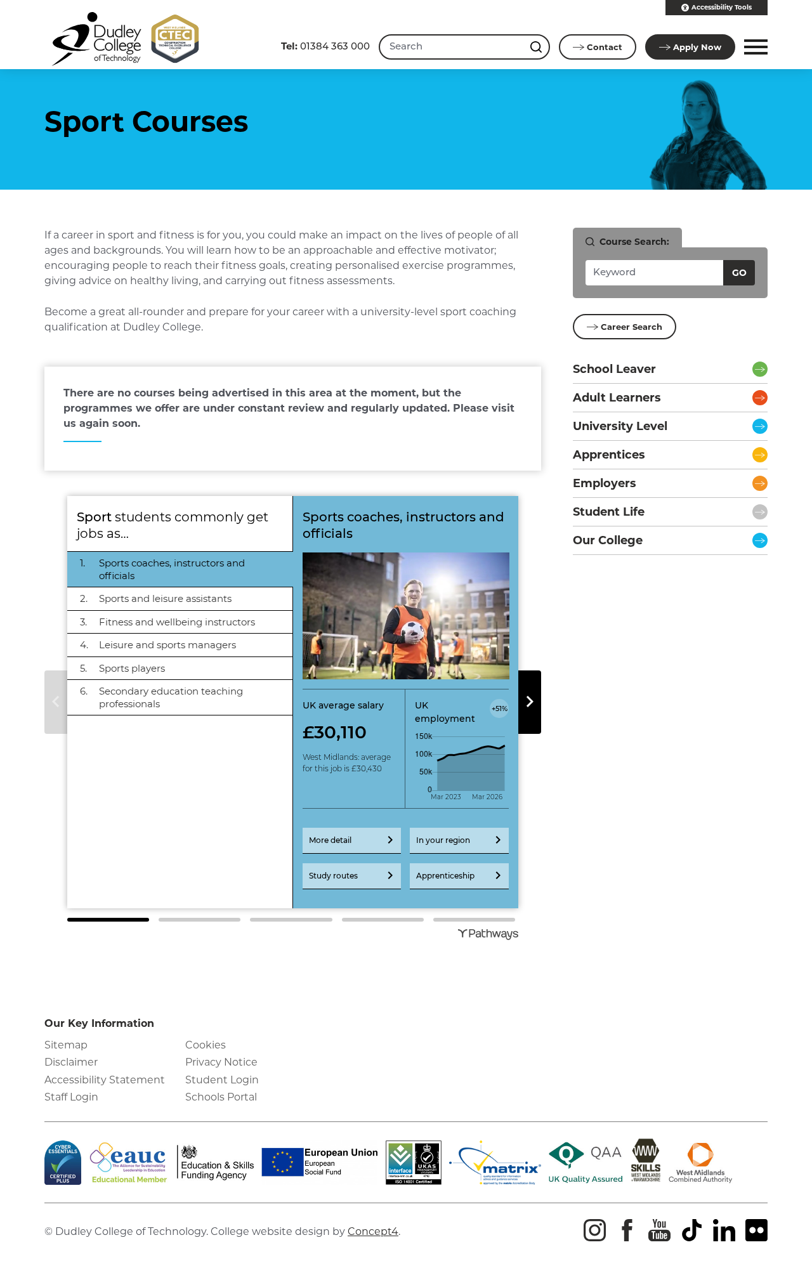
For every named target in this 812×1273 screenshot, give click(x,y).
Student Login (222, 1080)
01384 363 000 (325, 46)
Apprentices (609, 455)
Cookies (205, 1045)
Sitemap (66, 1045)
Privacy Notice (221, 1062)
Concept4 (373, 1231)
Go (739, 272)
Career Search (631, 327)
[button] (754, 47)
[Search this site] (537, 47)
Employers (604, 483)
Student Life (609, 512)
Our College (608, 540)
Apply (697, 47)
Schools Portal (221, 1097)
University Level (620, 426)
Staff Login (71, 1097)
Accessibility (721, 7)
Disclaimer (71, 1062)
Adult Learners (617, 398)
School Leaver (614, 369)
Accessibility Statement (104, 1080)
